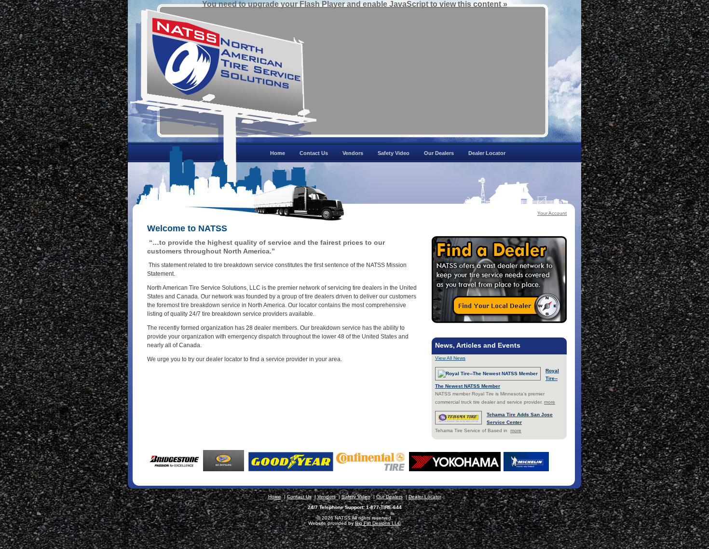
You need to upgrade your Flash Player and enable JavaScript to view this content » (354, 4)
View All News (450, 358)
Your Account (552, 213)
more (549, 402)
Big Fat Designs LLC (378, 523)
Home (274, 496)
